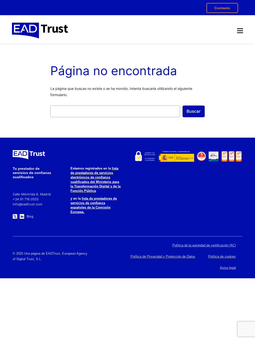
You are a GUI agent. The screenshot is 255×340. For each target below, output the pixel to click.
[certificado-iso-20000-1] (231, 156)
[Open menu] (240, 31)
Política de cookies (222, 256)
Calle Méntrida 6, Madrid (32, 194)
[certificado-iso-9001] (238, 156)
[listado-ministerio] (176, 156)
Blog (30, 216)
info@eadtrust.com (27, 204)
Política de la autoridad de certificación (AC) (204, 245)
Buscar (194, 111)
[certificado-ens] (213, 156)
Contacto (222, 8)
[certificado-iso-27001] (224, 156)
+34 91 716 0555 (26, 199)
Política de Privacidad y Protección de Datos (162, 256)
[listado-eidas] (145, 156)
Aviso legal (228, 268)
